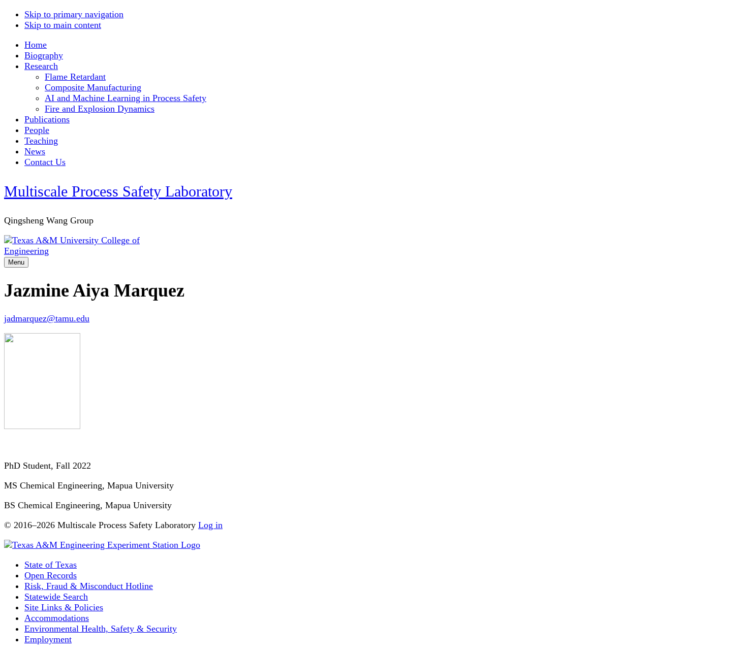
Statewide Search (56, 597)
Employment (48, 639)
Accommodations (56, 618)
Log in (210, 525)
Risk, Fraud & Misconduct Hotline (88, 586)
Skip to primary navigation (73, 14)
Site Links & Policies (63, 607)
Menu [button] (16, 262)
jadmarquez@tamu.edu (46, 318)
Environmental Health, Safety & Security (100, 629)
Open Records (50, 575)
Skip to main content (62, 25)
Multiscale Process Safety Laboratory (118, 191)
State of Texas (50, 565)
